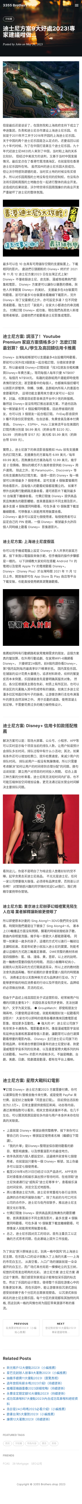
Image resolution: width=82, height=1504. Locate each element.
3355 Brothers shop (20, 5)
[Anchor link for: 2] (59, 911)
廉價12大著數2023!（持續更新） (29, 1419)
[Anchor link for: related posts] (33, 1358)
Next (60, 1328)
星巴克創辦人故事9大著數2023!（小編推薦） (38, 1373)
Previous (21, 1328)
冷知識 (8, 18)
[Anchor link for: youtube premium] (78, 348)
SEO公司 (36, 1463)
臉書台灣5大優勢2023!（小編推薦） (32, 1414)
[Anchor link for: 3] (62, 1080)
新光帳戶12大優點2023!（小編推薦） (32, 1368)
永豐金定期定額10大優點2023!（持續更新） (37, 1393)
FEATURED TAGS (14, 1434)
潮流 (44, 1443)
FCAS (6, 1463)
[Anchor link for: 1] (57, 541)
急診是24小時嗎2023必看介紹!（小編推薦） (37, 1409)
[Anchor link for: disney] (9, 731)
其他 (54, 1443)
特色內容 (31, 1443)
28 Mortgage (20, 1463)
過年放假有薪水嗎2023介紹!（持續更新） (35, 1383)
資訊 (7, 1443)
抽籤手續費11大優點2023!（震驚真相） (33, 1378)
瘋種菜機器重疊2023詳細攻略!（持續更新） (37, 1388)
